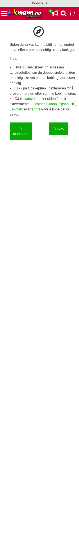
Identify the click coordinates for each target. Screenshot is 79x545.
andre (36, 109)
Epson (64, 104)
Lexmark (17, 109)
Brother (39, 104)
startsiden (31, 99)
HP (72, 104)
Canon (51, 104)
